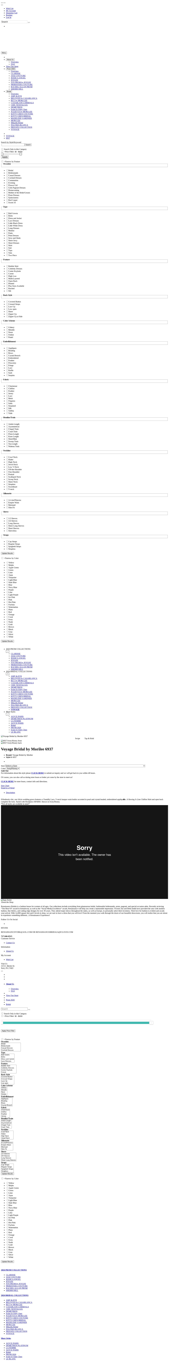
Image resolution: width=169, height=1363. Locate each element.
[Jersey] (5, 1116)
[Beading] (6, 1101)
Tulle (10, 413)
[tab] (87, 659)
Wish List (9, 8)
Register (9, 15)
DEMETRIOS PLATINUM (22, 719)
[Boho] (7, 1057)
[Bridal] (11, 1044)
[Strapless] (7, 1171)
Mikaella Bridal (17, 703)
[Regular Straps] (7, 1167)
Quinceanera (13, 198)
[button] (10, 59)
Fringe (10, 365)
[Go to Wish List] (4, 2)
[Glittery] (4, 1088)
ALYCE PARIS (17, 716)
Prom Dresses (13, 195)
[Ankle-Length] (6, 1121)
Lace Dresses (13, 221)
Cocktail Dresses (15, 178)
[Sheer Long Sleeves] (8, 1160)
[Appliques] (6, 1099)
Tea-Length (12, 444)
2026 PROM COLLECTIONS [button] (18, 649)
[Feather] (5, 1114)
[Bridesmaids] (11, 1046)
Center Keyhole (14, 271)
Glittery (11, 327)
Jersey (10, 393)
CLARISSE (15, 654)
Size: (3, 766)
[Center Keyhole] (8, 1070)
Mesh (10, 398)
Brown (11, 627)
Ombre (11, 335)
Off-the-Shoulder (15, 469)
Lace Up (11, 307)
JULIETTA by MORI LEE (21, 692)
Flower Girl (13, 185)
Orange (11, 614)
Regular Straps (14, 544)
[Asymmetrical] (6, 1123)
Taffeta (11, 411)
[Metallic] (4, 1090)
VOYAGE (15, 709)
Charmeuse (12, 386)
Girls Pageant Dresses (16, 188)
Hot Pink (12, 602)
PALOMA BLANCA (19, 705)
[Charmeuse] (5, 1110)
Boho (10, 216)
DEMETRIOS (16, 687)
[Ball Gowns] (7, 1055)
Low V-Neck (13, 467)
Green (11, 570)
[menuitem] (87, 8)
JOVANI (14, 660)
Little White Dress (15, 226)
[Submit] (29, 22)
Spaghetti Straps (14, 546)
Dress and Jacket (15, 218)
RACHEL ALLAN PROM (21, 667)
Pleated (11, 283)
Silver (11, 634)
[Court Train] (6, 1127)
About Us (10, 951)
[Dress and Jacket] (7, 1059)
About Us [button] (10, 984)
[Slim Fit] (7, 1149)
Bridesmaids (13, 173)
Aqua (11, 575)
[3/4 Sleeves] (8, 1156)
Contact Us (10, 943)
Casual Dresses (14, 175)
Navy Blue (13, 587)
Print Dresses (13, 236)
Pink (10, 600)
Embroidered (13, 358)
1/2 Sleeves (12, 518)
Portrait (11, 474)
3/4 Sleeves (12, 521)
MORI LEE (15, 701)
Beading (11, 351)
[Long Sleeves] (8, 1158)
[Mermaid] (7, 1147)
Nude (11, 622)
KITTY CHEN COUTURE (22, 694)
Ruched (11, 288)
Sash (10, 373)
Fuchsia (12, 605)
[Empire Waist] (7, 1145)
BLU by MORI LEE (19, 681)
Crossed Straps (14, 304)
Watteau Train (13, 446)
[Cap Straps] (7, 1165)
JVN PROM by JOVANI (21, 663)
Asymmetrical (13, 427)
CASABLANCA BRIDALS (22, 683)
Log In (8, 17)
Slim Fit (11, 507)
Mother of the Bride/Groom (19, 193)
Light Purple (13, 595)
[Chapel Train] (6, 1125)
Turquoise (12, 577)
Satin (10, 403)
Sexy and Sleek (14, 238)
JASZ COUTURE (18, 656)
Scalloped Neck (14, 477)
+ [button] (7, 674)
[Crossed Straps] (7, 1079)
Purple (11, 590)
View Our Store (12, 995)
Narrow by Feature (12, 162)
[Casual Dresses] (11, 1048)
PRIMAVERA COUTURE (22, 665)
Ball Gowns (13, 213)
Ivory (11, 619)
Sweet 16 (12, 203)
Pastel (10, 337)
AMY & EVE (16, 676)
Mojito (11, 565)
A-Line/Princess (14, 500)
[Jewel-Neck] (7, 1138)
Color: (3, 768)
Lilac (10, 592)
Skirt (10, 245)
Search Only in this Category (15, 149)
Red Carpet (12, 200)
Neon (10, 332)
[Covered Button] (7, 1077)
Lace (10, 368)
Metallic (11, 330)
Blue (10, 585)
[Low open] (7, 1083)
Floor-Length (13, 434)
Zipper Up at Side (15, 316)
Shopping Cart (11, 13)
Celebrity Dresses (15, 269)
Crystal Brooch (14, 355)
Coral (11, 617)
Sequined (12, 406)
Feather (11, 360)
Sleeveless (12, 531)
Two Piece (12, 255)
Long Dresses (13, 228)
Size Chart (5, 786)
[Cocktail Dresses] (11, 1050)
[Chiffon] (5, 1112)
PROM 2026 (16, 728)
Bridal (10, 170)
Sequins (11, 375)
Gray (10, 632)
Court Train (12, 431)
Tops (10, 250)
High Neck (12, 462)
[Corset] (8, 1072)
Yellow (11, 563)
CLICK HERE (37, 773)
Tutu (10, 253)
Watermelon (13, 607)
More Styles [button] (10, 712)
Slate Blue (13, 582)
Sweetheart (12, 487)
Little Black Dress (15, 223)
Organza (11, 401)
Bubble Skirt (13, 266)
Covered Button (14, 302)
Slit (9, 291)
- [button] (7, 651)
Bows (10, 353)
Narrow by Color (12, 558)
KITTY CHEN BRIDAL (21, 696)
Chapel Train (13, 429)
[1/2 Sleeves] (8, 1154)
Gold (10, 624)
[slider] (151, 1022)
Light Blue (13, 580)
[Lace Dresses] (7, 1061)
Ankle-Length (13, 424)
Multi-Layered (14, 279)
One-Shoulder (13, 472)
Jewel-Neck (13, 464)
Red (10, 612)
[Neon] (4, 1092)
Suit (10, 248)
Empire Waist (13, 503)
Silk (10, 408)
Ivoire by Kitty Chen (19, 689)
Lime (11, 572)
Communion (13, 180)
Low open (12, 309)
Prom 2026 (10, 1000)
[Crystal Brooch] (6, 1105)
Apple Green (14, 568)
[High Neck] (7, 1136)
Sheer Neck (13, 482)
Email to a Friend (7, 788)
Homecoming (13, 190)
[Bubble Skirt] (8, 1066)
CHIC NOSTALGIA (19, 685)
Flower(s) (12, 363)
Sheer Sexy (12, 240)
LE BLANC (16, 732)
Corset (10, 274)
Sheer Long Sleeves (16, 526)
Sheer (10, 312)
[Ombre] (4, 1094)
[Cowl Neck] (7, 1132)
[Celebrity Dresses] (8, 1068)
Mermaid (11, 505)
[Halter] (7, 1134)
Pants (10, 233)
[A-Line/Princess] (7, 1143)
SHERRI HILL (17, 669)
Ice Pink (12, 597)
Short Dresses (13, 243)
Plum (11, 610)
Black (11, 629)
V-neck (11, 489)
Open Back (12, 281)
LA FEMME (16, 721)
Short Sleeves (13, 528)
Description (10, 793)
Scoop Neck (13, 479)
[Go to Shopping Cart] (2, 2)
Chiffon (11, 388)
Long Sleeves (13, 523)
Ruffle (10, 370)
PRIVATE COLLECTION (21, 707)
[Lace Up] (7, 1081)
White (11, 637)
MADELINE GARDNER (21, 698)
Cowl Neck (12, 457)
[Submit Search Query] (29, 1009)
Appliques (12, 348)
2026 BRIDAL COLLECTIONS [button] (19, 671)
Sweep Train (13, 441)
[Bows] (6, 1103)
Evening (11, 183)
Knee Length (13, 436)
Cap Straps (12, 541)
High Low (12, 276)
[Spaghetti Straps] (7, 1169)
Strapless (11, 484)
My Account (11, 11)
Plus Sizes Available (16, 286)
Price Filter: (9, 152)
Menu (4, 53)
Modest (11, 231)
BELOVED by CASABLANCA (24, 678)
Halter (10, 460)
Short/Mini (12, 439)
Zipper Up (12, 314)
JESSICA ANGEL (18, 658)
